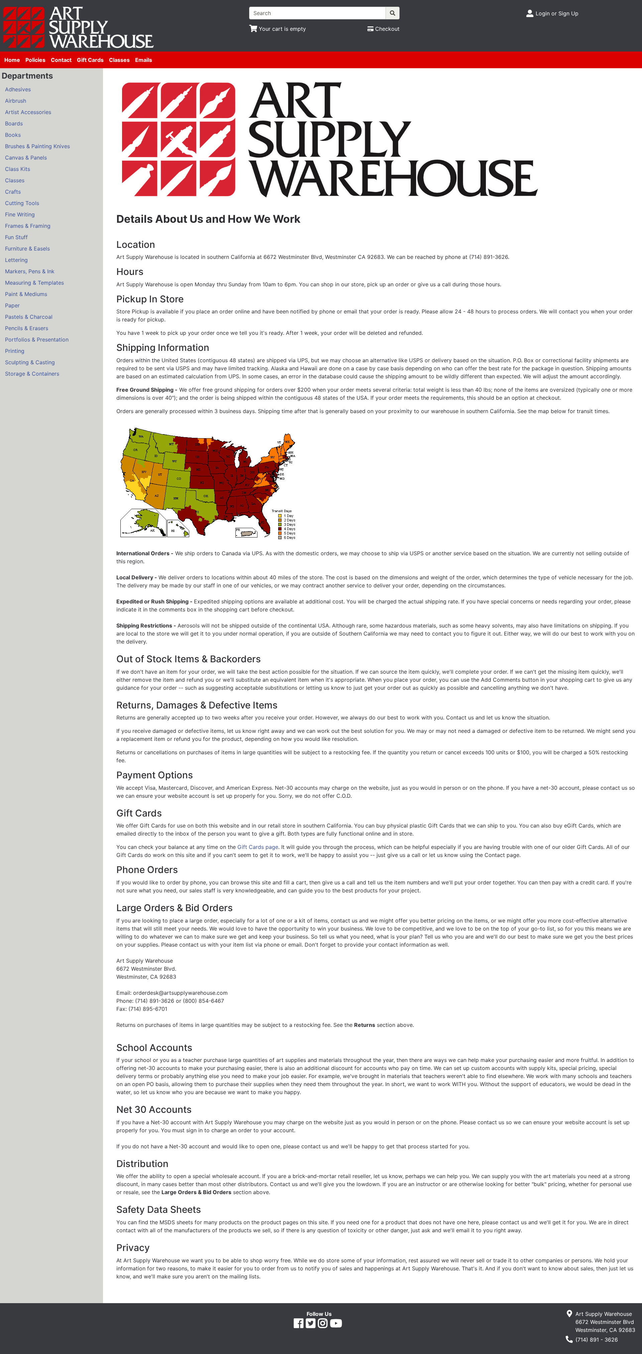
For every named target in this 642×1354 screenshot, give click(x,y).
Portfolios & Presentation (37, 339)
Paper (12, 305)
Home (12, 60)
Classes (119, 60)
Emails (143, 60)
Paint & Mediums (26, 294)
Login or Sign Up (557, 13)
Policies (35, 60)
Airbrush (15, 100)
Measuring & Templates (34, 282)
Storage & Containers (32, 373)
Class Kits (17, 169)
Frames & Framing (27, 225)
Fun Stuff (16, 237)
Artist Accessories (28, 112)
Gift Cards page (257, 847)
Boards (14, 123)
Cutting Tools (22, 203)
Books (13, 134)
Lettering (16, 260)
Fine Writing (20, 214)
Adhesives (18, 89)
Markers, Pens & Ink (30, 271)
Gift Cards (90, 60)
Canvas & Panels (26, 157)
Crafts (13, 191)
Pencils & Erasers (26, 328)
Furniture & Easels (27, 248)
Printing (14, 351)
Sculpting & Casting (30, 362)
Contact (61, 60)
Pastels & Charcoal (28, 316)
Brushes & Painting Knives (37, 146)
